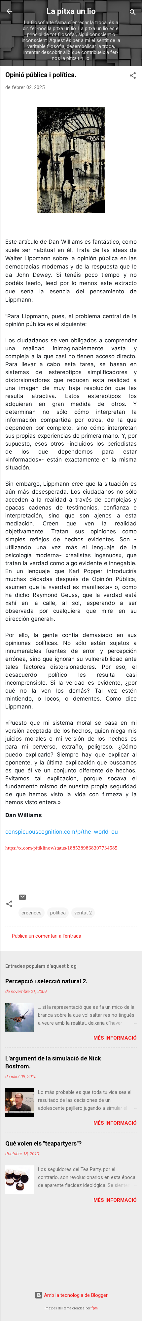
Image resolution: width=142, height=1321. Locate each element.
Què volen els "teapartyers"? (43, 1143)
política (58, 913)
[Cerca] (133, 13)
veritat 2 (83, 913)
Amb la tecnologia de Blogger (75, 1295)
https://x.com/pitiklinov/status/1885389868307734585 (61, 848)
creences (31, 913)
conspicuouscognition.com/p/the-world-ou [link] (61, 831)
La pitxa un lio (71, 11)
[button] (133, 77)
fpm (94, 1308)
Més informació (115, 1038)
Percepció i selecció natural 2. (46, 981)
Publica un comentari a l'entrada (46, 936)
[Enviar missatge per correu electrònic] (22, 900)
